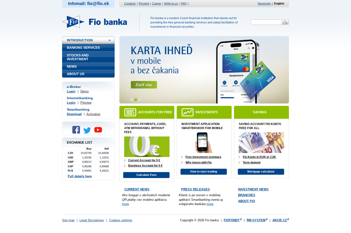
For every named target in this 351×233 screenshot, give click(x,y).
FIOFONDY (232, 220)
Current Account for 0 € (144, 160)
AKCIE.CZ (279, 220)
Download (74, 114)
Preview (85, 102)
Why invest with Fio (199, 162)
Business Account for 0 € (145, 165)
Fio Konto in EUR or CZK (259, 157)
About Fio (246, 201)
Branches (246, 195)
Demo (84, 91)
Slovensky (265, 3)
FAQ (183, 3)
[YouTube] (99, 132)
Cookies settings (120, 220)
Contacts (130, 3)
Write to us (171, 3)
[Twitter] (88, 132)
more (125, 204)
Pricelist (144, 3)
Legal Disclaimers (92, 220)
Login (71, 91)
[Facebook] (77, 132)
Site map (68, 220)
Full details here (80, 176)
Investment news (253, 189)
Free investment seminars (203, 157)
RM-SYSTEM (256, 220)
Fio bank (97, 22)
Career (156, 3)
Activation (93, 114)
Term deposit (252, 162)
